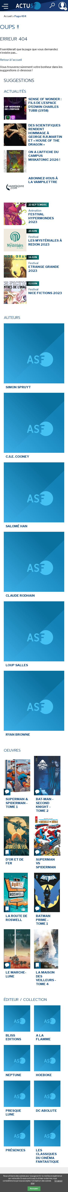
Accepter (34, 1188)
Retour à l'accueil (11, 60)
